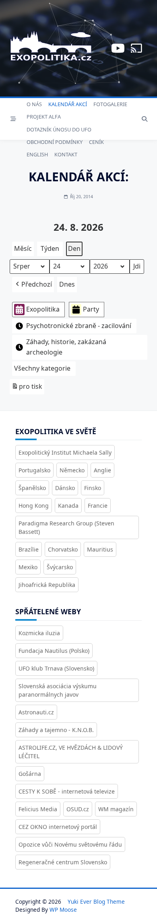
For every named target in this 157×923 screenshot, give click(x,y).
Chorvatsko (63, 549)
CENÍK (96, 142)
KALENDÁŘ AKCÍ (67, 104)
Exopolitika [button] (43, 309)
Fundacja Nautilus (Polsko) (54, 650)
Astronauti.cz (36, 712)
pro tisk (26, 388)
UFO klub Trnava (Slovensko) (56, 668)
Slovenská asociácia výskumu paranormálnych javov (58, 690)
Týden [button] (50, 248)
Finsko (92, 488)
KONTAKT (65, 154)
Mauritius (100, 549)
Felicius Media (38, 809)
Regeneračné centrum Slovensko (63, 862)
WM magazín (116, 809)
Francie (97, 505)
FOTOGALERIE (110, 104)
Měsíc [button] (23, 248)
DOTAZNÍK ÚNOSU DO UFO (59, 129)
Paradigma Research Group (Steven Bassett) (66, 527)
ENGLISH (37, 154)
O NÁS (34, 104)
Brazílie (29, 549)
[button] (33, 284)
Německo (72, 470)
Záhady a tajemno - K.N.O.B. (56, 730)
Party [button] (91, 309)
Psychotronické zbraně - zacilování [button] (78, 325)
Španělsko (32, 488)
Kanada (68, 505)
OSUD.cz (77, 809)
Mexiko (28, 567)
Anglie (102, 470)
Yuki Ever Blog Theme (96, 901)
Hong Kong (34, 505)
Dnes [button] (67, 284)
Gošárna (30, 773)
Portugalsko (34, 470)
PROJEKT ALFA (44, 116)
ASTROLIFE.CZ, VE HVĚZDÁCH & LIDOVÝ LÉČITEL (71, 752)
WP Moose (63, 909)
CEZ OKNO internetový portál (58, 827)
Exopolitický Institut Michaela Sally (65, 452)
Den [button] (74, 248)
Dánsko (65, 488)
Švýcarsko (60, 567)
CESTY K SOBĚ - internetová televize (67, 791)
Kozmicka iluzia (39, 633)
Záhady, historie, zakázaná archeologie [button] (66, 347)
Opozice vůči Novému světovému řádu (70, 844)
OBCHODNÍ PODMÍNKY (55, 142)
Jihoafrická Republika (47, 585)
